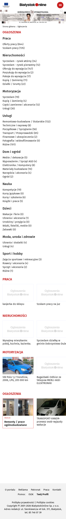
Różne (6, 144)
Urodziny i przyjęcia (14, 221)
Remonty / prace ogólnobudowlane (15, 423)
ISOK (31, 494)
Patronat (35, 489)
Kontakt (57, 489)
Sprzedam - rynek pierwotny (19, 64)
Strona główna (9, 26)
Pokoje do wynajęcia (14, 76)
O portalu (10, 489)
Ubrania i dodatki (13, 242)
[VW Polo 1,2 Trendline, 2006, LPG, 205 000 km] (18, 365)
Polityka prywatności (23, 502)
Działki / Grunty (12, 83)
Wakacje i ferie (11, 214)
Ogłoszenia (22, 26)
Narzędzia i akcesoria (15, 172)
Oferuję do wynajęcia (15, 68)
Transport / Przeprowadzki (18, 133)
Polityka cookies (45, 502)
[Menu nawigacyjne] (60, 5)
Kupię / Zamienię (13, 80)
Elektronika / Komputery (17, 165)
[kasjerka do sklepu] (18, 292)
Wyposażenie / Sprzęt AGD (18, 161)
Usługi (6, 108)
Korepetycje (9, 189)
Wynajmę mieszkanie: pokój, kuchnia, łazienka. (17, 342)
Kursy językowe (11, 193)
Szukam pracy (11, 48)
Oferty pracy (10, 44)
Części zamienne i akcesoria (19, 104)
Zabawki (7, 229)
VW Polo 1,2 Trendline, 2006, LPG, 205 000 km (15, 379)
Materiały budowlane (15, 169)
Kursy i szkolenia (12, 197)
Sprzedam (8, 97)
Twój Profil (42, 494)
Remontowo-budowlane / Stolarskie (24, 121)
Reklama (23, 489)
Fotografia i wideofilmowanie (19, 140)
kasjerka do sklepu (13, 304)
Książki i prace (11, 201)
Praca (46, 489)
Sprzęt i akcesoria (13, 267)
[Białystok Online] (33, 5)
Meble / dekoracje (13, 157)
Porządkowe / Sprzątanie (17, 129)
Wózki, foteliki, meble (15, 225)
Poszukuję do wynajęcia (16, 72)
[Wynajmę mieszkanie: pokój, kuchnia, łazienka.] (18, 329)
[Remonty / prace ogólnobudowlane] (18, 407)
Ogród (6, 176)
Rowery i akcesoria (13, 263)
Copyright (12, 505)
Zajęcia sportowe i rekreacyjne (20, 259)
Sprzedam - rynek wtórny (17, 61)
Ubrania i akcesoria (14, 218)
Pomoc (21, 494)
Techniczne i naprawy (15, 125)
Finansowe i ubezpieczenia (18, 136)
